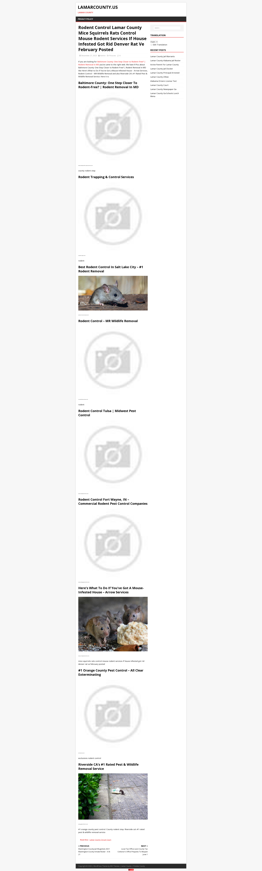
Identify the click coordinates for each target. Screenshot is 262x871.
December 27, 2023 (89, 55)
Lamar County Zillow (159, 77)
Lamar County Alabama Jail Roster (165, 60)
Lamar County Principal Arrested (164, 73)
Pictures (112, 55)
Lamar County (126, 866)
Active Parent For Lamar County (164, 64)
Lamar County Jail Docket (161, 68)
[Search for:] (167, 28)
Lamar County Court (159, 85)
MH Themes (114, 866)
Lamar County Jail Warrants (162, 56)
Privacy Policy (85, 19)
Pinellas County (139, 866)
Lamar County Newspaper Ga (163, 89)
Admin (103, 55)
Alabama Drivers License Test (163, 81)
